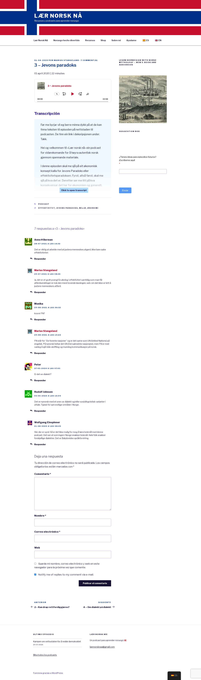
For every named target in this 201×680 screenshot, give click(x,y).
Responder (40, 259)
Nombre (40, 515)
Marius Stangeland (66, 60)
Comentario (42, 473)
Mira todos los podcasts (45, 655)
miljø (82, 208)
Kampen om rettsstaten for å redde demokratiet (57, 641)
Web (37, 547)
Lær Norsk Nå (41, 40)
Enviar (125, 190)
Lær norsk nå (58, 16)
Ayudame (131, 40)
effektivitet (46, 208)
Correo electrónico (47, 531)
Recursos (90, 40)
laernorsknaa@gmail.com (102, 647)
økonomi (92, 208)
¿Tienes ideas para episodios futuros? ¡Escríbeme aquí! (137, 160)
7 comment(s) (89, 60)
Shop (103, 40)
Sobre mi (116, 40)
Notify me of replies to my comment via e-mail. (66, 574)
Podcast (43, 204)
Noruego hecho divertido (66, 40)
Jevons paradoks (67, 208)
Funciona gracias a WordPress (48, 673)
